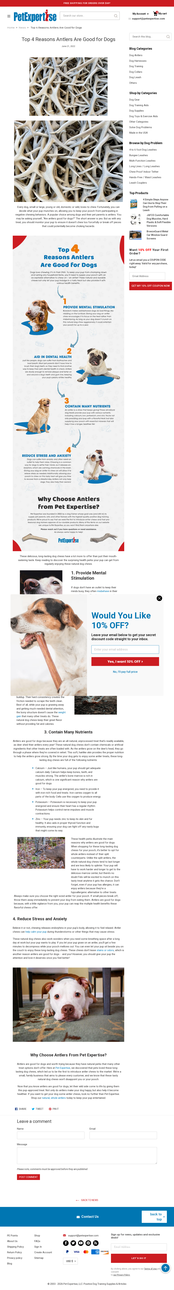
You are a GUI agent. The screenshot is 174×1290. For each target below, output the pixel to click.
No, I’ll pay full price (125, 671)
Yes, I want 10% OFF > (125, 661)
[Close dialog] (159, 598)
